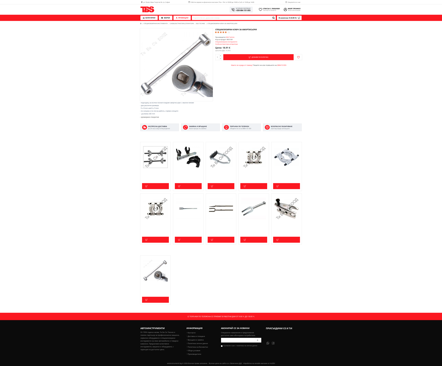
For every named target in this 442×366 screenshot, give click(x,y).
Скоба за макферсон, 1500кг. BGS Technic (188, 173)
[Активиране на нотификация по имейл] (258, 340)
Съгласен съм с (240, 345)
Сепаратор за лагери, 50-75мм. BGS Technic (154, 225)
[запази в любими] (298, 57)
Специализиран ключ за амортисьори (152, 287)
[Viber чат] (269, 343)
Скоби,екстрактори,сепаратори (182, 23)
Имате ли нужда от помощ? (242, 65)
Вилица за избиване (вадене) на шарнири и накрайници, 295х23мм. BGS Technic (220, 226)
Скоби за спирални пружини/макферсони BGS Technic (153, 173)
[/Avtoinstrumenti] (274, 343)
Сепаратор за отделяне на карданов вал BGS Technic (218, 173)
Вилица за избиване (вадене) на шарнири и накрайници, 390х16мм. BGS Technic (188, 226)
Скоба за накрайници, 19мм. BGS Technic (286, 225)
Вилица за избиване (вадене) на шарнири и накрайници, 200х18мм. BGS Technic (253, 226)
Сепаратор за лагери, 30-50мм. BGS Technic (252, 173)
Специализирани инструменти (156, 23)
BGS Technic (200, 23)
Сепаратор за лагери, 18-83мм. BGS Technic (285, 173)
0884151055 (281, 65)
